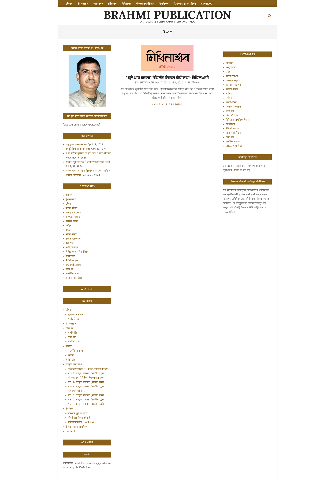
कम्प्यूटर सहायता (73, 212)
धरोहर (68, 225)
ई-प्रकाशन (71, 199)
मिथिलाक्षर (195, 82)
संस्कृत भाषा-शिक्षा (74, 277)
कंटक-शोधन (71, 208)
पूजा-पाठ (69, 243)
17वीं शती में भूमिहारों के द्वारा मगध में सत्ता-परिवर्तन (88, 153)
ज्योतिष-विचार (72, 221)
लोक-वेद (69, 269)
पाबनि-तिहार (71, 234)
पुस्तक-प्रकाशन (73, 238)
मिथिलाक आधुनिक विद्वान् (77, 251)
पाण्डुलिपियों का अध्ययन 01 (78, 148)
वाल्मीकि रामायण (73, 273)
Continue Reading (167, 104)
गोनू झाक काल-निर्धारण (76, 144)
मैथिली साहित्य (72, 260)
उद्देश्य (68, 203)
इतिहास (69, 195)
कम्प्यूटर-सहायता (73, 216)
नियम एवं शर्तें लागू (242, 170)
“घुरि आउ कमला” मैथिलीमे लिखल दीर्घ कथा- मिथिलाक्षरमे (167, 77)
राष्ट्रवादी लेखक (73, 264)
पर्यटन (68, 229)
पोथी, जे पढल (72, 247)
